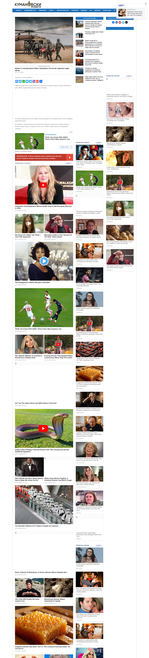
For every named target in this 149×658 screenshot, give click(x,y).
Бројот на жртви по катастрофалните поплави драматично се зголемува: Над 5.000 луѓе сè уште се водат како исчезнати (93, 44)
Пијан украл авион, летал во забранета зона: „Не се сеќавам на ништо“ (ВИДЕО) (94, 78)
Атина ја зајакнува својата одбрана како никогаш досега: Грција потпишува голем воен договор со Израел (93, 25)
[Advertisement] (120, 42)
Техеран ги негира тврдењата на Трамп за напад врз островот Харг (93, 69)
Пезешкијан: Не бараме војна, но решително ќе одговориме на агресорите (93, 52)
